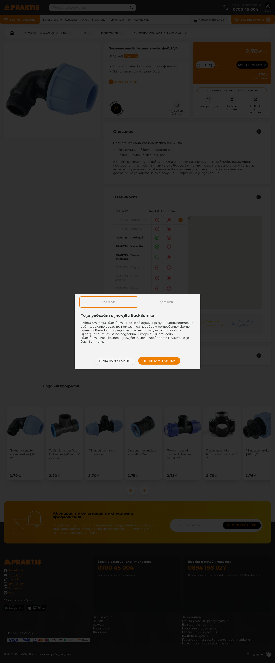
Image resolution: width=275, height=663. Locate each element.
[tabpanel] (137, 330)
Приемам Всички (159, 360)
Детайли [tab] (166, 302)
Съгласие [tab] (108, 302)
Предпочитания (115, 360)
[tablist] (137, 302)
